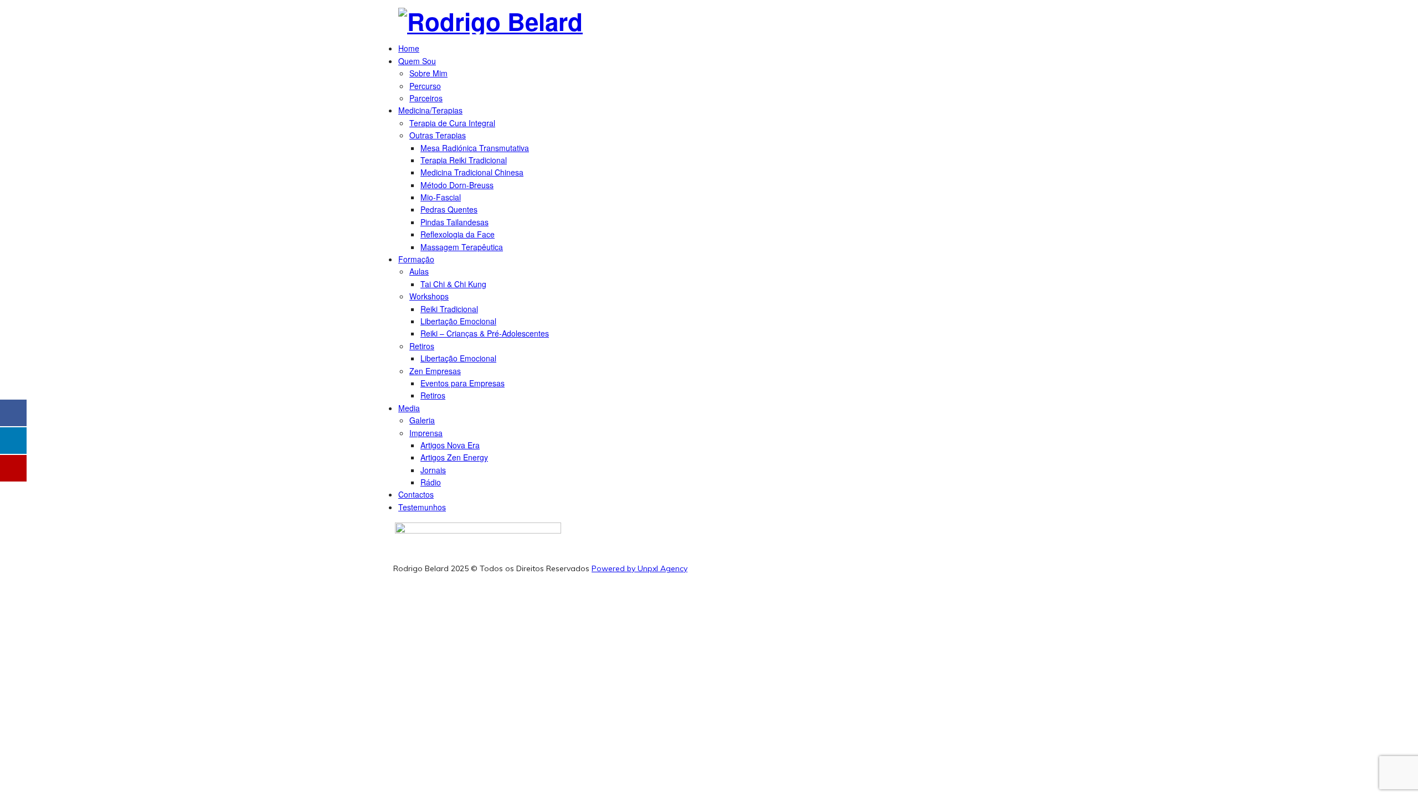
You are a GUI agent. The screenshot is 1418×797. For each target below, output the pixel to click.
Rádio (430, 482)
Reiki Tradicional (449, 308)
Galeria (422, 420)
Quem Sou (417, 60)
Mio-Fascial (440, 197)
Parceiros (426, 97)
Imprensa (426, 432)
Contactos (416, 494)
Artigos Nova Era (450, 445)
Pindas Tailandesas (454, 221)
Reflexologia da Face (457, 234)
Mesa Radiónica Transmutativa (474, 147)
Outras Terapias (437, 135)
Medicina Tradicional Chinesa (471, 172)
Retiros (421, 345)
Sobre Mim (428, 73)
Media (409, 407)
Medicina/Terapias (430, 110)
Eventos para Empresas (462, 383)
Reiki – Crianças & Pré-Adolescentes (484, 333)
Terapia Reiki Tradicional (463, 159)
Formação (416, 259)
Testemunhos (422, 507)
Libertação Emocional (458, 321)
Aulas (419, 271)
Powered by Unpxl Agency (639, 568)
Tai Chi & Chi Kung (453, 283)
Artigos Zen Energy (454, 457)
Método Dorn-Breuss (457, 184)
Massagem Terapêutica (461, 246)
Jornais (433, 469)
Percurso (425, 85)
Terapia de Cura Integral (452, 122)
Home (408, 48)
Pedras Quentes (448, 209)
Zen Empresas (435, 370)
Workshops (429, 296)
